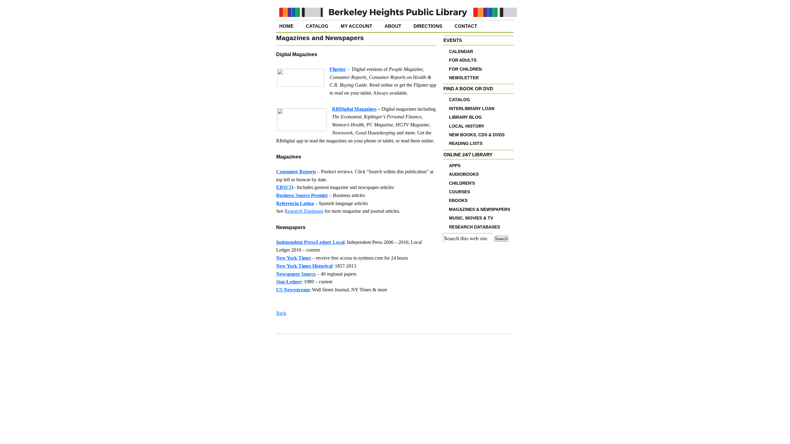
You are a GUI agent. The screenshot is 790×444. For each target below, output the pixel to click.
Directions (428, 26)
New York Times (293, 258)
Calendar (461, 51)
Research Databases (304, 211)
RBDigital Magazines (354, 109)
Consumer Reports (296, 171)
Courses (459, 192)
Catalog (317, 26)
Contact (466, 26)
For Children (465, 69)
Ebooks (458, 200)
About (393, 26)
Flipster (338, 69)
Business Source (293, 195)
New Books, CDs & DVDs (477, 135)
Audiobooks (464, 174)
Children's (462, 183)
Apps (454, 165)
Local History (466, 126)
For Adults (462, 60)
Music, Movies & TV (471, 218)
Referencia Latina (295, 203)
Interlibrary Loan (471, 108)
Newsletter (464, 78)
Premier (319, 195)
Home (286, 26)
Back (281, 313)
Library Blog (465, 117)
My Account (356, 26)
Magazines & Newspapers (479, 209)
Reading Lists (465, 143)
